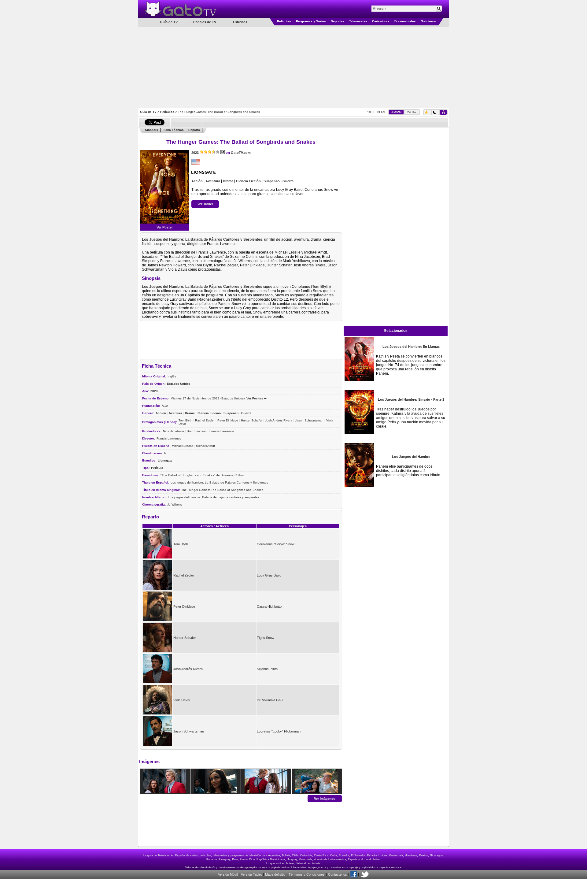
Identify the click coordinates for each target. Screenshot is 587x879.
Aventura (212, 181)
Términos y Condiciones (307, 874)
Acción (197, 181)
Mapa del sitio (275, 874)
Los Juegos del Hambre (411, 456)
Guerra (288, 181)
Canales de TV (204, 22)
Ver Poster (165, 227)
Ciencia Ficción (248, 181)
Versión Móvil (228, 874)
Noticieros (428, 21)
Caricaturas (380, 21)
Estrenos (240, 22)
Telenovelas (358, 21)
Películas (284, 21)
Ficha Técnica (173, 130)
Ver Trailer (205, 204)
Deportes (337, 21)
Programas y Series (311, 21)
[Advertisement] (293, 67)
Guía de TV (148, 111)
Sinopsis (151, 130)
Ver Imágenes (324, 798)
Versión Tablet (251, 874)
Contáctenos (337, 874)
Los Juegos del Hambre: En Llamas (411, 346)
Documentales (405, 21)
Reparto (194, 130)
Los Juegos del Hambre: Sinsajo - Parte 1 (411, 399)
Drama (228, 181)
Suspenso (272, 181)
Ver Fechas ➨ (256, 398)
